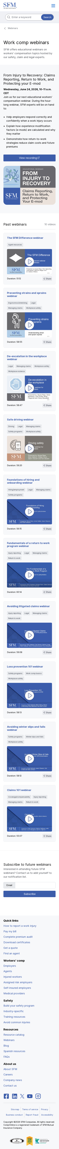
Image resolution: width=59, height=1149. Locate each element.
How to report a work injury (19, 925)
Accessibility (47, 1115)
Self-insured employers (17, 987)
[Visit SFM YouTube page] (30, 1096)
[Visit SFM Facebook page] (6, 1096)
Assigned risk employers (17, 982)
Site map (15, 1109)
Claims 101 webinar (19, 790)
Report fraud (32, 1115)
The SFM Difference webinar (25, 237)
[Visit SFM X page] (22, 1096)
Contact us (10, 1085)
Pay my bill (9, 931)
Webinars (8, 1040)
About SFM (10, 1069)
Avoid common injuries (16, 1022)
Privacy (44, 1109)
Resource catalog (13, 1034)
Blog (6, 1045)
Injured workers (12, 976)
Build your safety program (18, 1005)
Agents (7, 971)
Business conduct (14, 1115)
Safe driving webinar (20, 419)
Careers (8, 1074)
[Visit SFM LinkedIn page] (14, 1096)
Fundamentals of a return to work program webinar (28, 545)
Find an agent (11, 953)
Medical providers (14, 993)
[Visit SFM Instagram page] (38, 1096)
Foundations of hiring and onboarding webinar (23, 481)
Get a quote (10, 947)
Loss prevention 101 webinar (25, 666)
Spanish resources (14, 1051)
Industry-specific (13, 1011)
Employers (9, 965)
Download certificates (16, 942)
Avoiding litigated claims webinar (28, 606)
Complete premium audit (18, 936)
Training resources (14, 1016)
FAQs (6, 1056)
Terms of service (30, 1109)
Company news (12, 1080)
